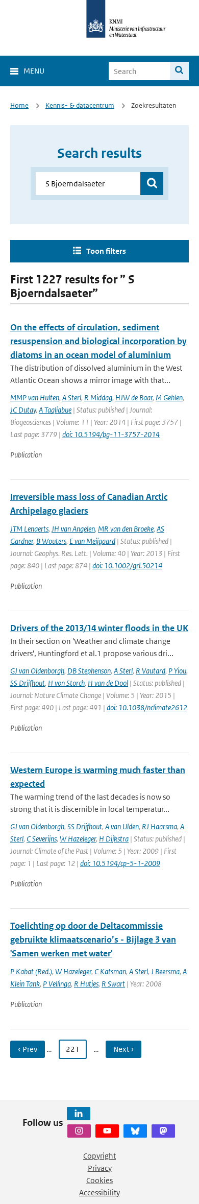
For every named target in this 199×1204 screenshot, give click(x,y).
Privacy (100, 1168)
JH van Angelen (73, 529)
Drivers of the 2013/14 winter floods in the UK (99, 628)
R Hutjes (86, 984)
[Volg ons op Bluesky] (135, 1131)
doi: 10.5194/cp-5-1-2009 (120, 863)
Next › (123, 1049)
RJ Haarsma (159, 826)
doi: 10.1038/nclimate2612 (147, 707)
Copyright (99, 1156)
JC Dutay (23, 410)
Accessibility (99, 1192)
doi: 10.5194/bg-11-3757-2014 (111, 434)
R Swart (113, 984)
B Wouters (51, 541)
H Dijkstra (114, 839)
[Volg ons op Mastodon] (163, 1131)
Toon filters (106, 251)
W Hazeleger (78, 839)
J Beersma (165, 971)
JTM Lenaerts (29, 529)
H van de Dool (108, 683)
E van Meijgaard (92, 541)
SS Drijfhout (27, 683)
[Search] (179, 71)
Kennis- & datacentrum (79, 105)
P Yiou (177, 671)
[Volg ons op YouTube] (107, 1131)
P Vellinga (57, 984)
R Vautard (150, 671)
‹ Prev (27, 1049)
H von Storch (66, 683)
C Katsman (110, 971)
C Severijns (42, 839)
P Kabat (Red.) (31, 971)
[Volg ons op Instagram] (79, 1131)
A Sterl (71, 397)
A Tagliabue (55, 410)
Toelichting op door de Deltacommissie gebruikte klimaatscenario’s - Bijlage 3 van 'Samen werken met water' (93, 939)
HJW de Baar (134, 397)
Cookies (99, 1180)
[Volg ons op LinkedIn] (78, 1113)
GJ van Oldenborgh (37, 671)
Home (19, 105)
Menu (33, 71)
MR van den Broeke (126, 529)
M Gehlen (169, 397)
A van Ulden (122, 826)
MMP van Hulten (34, 397)
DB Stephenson (89, 671)
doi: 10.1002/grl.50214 (127, 565)
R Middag (98, 397)
